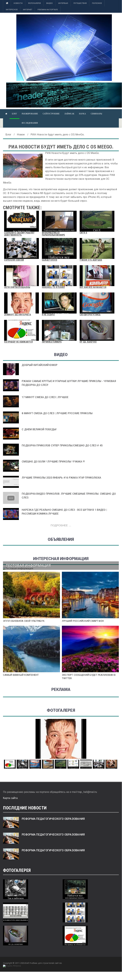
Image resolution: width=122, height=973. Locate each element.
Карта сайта (10, 798)
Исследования (30, 123)
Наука (82, 114)
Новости (18, 3)
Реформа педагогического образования (53, 818)
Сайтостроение (51, 114)
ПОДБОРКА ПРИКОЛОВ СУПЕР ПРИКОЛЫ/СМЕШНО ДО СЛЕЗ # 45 (62, 445)
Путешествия (80, 3)
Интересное (12, 9)
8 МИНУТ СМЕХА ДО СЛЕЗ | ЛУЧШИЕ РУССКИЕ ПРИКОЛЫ (57, 413)
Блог (14, 114)
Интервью (63, 3)
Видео (49, 3)
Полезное (97, 3)
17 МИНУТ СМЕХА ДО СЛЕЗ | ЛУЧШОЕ (45, 397)
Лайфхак (69, 114)
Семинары (96, 114)
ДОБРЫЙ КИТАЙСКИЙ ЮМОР (39, 365)
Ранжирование (30, 114)
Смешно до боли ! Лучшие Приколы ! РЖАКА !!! (53, 461)
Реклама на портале (48, 9)
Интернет (27, 9)
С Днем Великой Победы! (39, 429)
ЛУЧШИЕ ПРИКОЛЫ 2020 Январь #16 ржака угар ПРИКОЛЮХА (61, 477)
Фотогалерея (34, 3)
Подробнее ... (61, 525)
